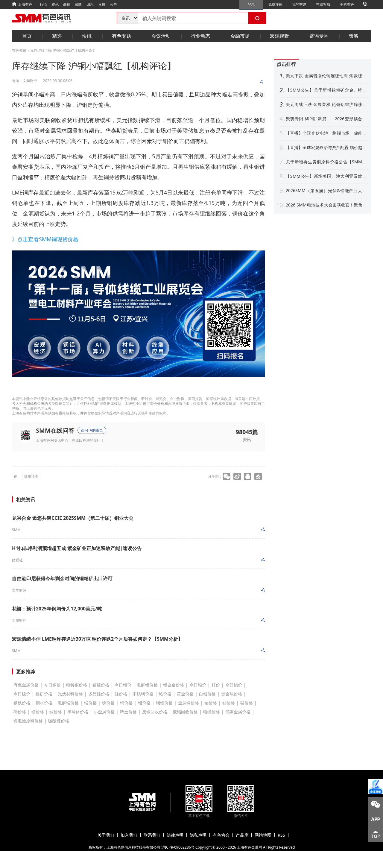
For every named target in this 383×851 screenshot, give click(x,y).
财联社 (17, 560)
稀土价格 (128, 712)
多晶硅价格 (98, 694)
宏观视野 (279, 36)
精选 (57, 36)
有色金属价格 (26, 685)
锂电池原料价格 (28, 721)
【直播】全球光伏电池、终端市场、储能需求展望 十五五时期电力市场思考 (326, 133)
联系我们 (152, 835)
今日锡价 (233, 685)
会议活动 (161, 36)
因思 (90, 4)
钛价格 (55, 712)
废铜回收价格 (154, 712)
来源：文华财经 (24, 80)
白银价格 (207, 694)
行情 (43, 4)
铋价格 (228, 703)
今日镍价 (21, 694)
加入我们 (129, 835)
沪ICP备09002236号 (177, 847)
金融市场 (240, 36)
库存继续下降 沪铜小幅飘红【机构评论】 (63, 50)
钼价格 (144, 703)
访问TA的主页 (92, 430)
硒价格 (246, 703)
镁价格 (37, 712)
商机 (66, 4)
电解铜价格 (76, 685)
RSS (281, 835)
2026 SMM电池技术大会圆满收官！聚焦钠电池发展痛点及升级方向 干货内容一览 (326, 205)
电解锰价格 (68, 703)
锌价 (216, 685)
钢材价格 (44, 703)
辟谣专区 (319, 36)
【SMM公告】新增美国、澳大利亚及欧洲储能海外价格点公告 (326, 176)
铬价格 (165, 694)
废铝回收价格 (185, 712)
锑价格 (108, 703)
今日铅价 (197, 685)
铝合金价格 (173, 685)
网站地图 (263, 835)
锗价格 (210, 703)
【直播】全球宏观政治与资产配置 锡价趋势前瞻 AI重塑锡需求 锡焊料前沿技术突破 (326, 147)
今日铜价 (52, 685)
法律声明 (175, 835)
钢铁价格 (21, 703)
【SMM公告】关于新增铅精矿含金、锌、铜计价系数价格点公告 (326, 90)
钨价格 (126, 703)
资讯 (55, 4)
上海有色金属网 (249, 847)
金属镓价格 (188, 703)
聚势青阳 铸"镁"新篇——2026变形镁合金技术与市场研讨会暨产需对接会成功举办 (326, 118)
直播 (101, 4)
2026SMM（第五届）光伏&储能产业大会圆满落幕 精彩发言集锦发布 (326, 190)
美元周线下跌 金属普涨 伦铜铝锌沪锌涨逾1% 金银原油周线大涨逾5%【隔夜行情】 (326, 104)
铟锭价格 (164, 703)
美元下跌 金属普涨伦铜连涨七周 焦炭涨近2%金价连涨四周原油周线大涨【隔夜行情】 (326, 75)
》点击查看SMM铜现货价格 (45, 239)
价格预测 (31, 476)
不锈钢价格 (143, 694)
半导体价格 (77, 712)
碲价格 (19, 712)
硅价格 (121, 694)
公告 (113, 4)
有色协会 (221, 835)
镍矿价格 (44, 694)
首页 (27, 36)
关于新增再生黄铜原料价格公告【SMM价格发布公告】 (326, 162)
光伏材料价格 (70, 694)
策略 (78, 4)
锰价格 (90, 703)
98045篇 (247, 431)
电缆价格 (211, 712)
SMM (16, 529)
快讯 (87, 36)
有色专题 (121, 36)
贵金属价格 (231, 694)
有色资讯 (19, 50)
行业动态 (200, 36)
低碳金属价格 (237, 712)
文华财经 (19, 590)
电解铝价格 (147, 685)
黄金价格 (185, 694)
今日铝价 (123, 685)
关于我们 (106, 835)
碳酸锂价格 (58, 721)
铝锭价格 (100, 685)
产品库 (242, 835)
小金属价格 (104, 712)
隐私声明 (198, 835)
